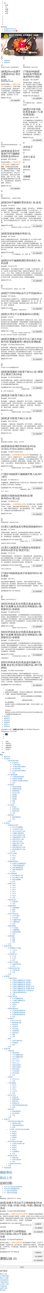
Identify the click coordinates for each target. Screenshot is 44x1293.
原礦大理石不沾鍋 (18, 843)
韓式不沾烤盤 (12, 853)
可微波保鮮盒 (12, 978)
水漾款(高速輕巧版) (18, 1143)
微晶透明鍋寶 (16, 932)
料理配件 (11, 1018)
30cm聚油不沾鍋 (17, 877)
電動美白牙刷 (16, 1123)
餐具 (9, 1039)
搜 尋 (22, 1267)
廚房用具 (15, 1026)
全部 (13, 773)
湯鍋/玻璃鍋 (12, 926)
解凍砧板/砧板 (16, 1022)
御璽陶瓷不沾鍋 (17, 845)
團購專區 (6, 1172)
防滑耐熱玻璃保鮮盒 (18, 1014)
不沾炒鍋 (15, 918)
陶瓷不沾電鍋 (4, 1278)
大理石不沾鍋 (4, 1284)
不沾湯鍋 (15, 928)
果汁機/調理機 (12, 775)
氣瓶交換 (15, 1157)
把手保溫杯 (15, 1073)
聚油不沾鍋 (3, 1274)
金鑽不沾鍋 (11, 883)
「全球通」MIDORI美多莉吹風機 (18, 1129)
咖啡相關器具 (16, 817)
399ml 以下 (16, 1059)
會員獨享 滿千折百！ (10, 29)
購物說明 (7, 722)
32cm (14, 893)
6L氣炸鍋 (15, 763)
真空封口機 (15, 793)
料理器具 (15, 1024)
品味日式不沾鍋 (17, 841)
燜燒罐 (10, 1077)
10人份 (14, 950)
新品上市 (6, 1177)
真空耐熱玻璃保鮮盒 (18, 1010)
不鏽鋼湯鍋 (15, 930)
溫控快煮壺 (15, 811)
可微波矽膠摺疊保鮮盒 (19, 992)
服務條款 (7, 718)
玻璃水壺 (15, 1097)
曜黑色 (14, 1133)
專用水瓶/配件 (16, 1159)
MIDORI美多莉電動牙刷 (15, 1121)
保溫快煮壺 (15, 809)
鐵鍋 (13, 910)
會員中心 (7, 724)
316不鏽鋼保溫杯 (17, 1055)
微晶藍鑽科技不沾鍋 (18, 849)
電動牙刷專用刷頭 (18, 1125)
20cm (14, 885)
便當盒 (14, 1004)
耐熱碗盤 (15, 1043)
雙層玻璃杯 (15, 1099)
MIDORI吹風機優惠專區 (12, 1189)
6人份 (14, 958)
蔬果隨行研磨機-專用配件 (20, 781)
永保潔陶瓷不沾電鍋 (14, 948)
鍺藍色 (14, 1135)
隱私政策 (7, 720)
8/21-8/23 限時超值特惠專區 (13, 1187)
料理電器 (11, 785)
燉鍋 (13, 801)
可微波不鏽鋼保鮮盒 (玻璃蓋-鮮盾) (23, 988)
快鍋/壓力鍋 (12, 900)
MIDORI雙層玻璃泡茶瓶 (20, 1105)
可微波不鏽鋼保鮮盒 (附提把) (21, 984)
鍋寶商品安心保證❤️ (10, 31)
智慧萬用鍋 (15, 791)
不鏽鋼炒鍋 (15, 922)
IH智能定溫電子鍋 (14, 968)
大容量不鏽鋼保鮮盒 (18, 1000)
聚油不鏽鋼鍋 (16, 879)
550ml (14, 1087)
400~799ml (16, 1061)
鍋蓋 (13, 938)
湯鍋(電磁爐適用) (17, 869)
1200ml (14, 1091)
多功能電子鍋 (12, 954)
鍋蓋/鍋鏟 (11, 936)
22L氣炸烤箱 (16, 769)
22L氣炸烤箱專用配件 (19, 771)
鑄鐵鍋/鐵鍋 (12, 906)
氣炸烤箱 (3, 1290)
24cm (14, 887)
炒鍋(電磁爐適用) (17, 867)
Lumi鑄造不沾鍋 (17, 829)
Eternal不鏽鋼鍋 (17, 827)
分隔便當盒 (3, 1286)
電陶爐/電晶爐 (16, 789)
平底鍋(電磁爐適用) (18, 865)
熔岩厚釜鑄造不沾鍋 (18, 847)
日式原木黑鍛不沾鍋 (18, 835)
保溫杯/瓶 (11, 1051)
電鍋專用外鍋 (16, 964)
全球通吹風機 (4, 1276)
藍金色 (14, 1147)
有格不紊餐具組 (17, 1041)
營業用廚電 (7, 1168)
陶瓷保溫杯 (15, 1053)
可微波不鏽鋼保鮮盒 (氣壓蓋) (21, 982)
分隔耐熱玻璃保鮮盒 (18, 1012)
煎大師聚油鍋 (12, 873)
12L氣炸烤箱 (16, 765)
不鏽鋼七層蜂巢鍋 (18, 833)
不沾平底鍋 (15, 916)
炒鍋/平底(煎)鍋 (13, 914)
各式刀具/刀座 (16, 1020)
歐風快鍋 (15, 902)
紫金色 (14, 1149)
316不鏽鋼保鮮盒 (17, 998)
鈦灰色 (14, 1131)
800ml (14, 1089)
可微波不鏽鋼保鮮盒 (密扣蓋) (21, 980)
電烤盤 (14, 799)
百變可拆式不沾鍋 (18, 839)
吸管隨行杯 (15, 1103)
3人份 (14, 956)
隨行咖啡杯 (15, 1113)
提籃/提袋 (15, 1033)
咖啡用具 (11, 815)
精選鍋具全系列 (13, 825)
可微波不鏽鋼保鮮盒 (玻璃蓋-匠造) (23, 986)
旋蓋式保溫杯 (16, 1065)
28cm (14, 889)
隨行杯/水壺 (12, 1095)
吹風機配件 (15, 1151)
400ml (14, 1085)
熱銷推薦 (7, 60)
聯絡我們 (7, 726)
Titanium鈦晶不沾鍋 (18, 831)
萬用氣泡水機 (12, 1155)
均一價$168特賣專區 (11, 1191)
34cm (14, 896)
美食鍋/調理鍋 (16, 787)
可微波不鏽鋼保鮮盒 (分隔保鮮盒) (23, 990)
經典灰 (14, 1145)
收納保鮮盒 (15, 1002)
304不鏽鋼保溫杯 (17, 1057)
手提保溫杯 (15, 1071)
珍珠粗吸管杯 (4, 1280)
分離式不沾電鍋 (13, 962)
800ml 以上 (16, 1063)
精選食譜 (7, 62)
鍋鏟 (13, 940)
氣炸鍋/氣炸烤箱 (13, 760)
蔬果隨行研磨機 (17, 779)
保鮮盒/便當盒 (12, 996)
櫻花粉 (14, 1137)
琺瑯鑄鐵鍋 (15, 908)
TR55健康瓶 (12, 1083)
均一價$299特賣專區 (11, 1193)
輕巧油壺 (15, 1029)
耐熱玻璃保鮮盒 (13, 1008)
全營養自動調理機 (18, 777)
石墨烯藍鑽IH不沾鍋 (18, 837)
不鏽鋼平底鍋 (16, 920)
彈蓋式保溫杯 (16, 1067)
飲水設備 (11, 805)
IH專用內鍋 (15, 970)
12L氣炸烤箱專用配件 (19, 767)
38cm (14, 857)
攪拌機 (14, 797)
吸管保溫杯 (15, 1069)
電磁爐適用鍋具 (13, 861)
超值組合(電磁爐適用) (19, 863)
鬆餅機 (14, 795)
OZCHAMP (13, 731)
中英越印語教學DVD (14, 1164)
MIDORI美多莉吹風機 (15, 1141)
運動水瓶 (15, 1101)
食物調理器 (15, 1031)
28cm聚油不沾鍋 (17, 875)
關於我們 (7, 716)
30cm (14, 855)
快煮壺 (14, 807)
